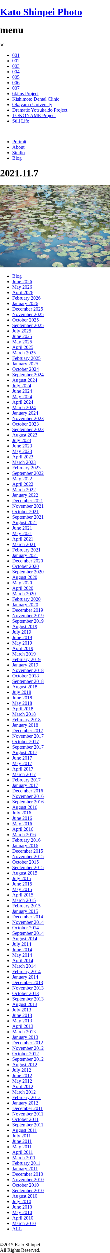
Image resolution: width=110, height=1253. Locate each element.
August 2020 (24, 577)
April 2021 (22, 538)
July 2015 (21, 878)
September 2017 (28, 747)
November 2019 (28, 615)
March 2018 (24, 714)
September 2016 (28, 801)
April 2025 (22, 347)
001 (16, 55)
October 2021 (25, 511)
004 (16, 71)
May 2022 (22, 478)
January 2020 (25, 604)
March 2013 (24, 1031)
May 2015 (22, 889)
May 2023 (22, 451)
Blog (17, 158)
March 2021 (24, 544)
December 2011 (27, 1108)
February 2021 (26, 549)
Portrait (19, 141)
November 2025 (28, 314)
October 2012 (25, 1053)
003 (16, 66)
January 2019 (25, 664)
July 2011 (21, 1135)
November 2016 (28, 796)
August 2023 (24, 434)
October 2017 (25, 741)
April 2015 (22, 894)
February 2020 (26, 599)
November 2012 (28, 1048)
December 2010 (27, 1174)
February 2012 (26, 1097)
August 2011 (24, 1130)
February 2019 (26, 659)
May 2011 (22, 1146)
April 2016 (22, 829)
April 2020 (22, 588)
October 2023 (25, 423)
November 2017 (28, 736)
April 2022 (22, 484)
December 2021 (27, 500)
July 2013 (21, 1009)
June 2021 (22, 528)
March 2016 (24, 834)
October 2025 (25, 319)
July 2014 (21, 944)
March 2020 (24, 593)
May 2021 (22, 533)
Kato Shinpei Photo (41, 11)
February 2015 (26, 905)
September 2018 (28, 681)
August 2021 (24, 522)
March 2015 (24, 900)
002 (16, 60)
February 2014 (26, 971)
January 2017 (25, 785)
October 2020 (25, 566)
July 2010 (21, 1201)
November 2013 (28, 987)
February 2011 (26, 1163)
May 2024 (22, 396)
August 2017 (24, 752)
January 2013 (25, 1037)
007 (16, 88)
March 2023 (24, 462)
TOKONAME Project (34, 115)
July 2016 (21, 812)
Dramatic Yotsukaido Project (39, 110)
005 (16, 77)
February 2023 (26, 467)
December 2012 (27, 1042)
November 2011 (27, 1113)
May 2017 (22, 763)
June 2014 (22, 949)
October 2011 (25, 1119)
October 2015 (25, 862)
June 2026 (22, 281)
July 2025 (21, 330)
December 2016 (27, 790)
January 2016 (25, 845)
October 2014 (25, 927)
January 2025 (25, 363)
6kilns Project (25, 93)
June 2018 (22, 697)
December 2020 (27, 560)
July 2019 (21, 632)
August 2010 (24, 1196)
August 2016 (24, 807)
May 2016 (22, 823)
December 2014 (27, 916)
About (18, 147)
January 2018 (25, 725)
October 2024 (25, 369)
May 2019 (22, 643)
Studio (18, 152)
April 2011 (22, 1152)
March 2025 (24, 352)
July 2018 (21, 692)
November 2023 (28, 418)
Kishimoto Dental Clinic (35, 99)
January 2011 (25, 1168)
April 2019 (22, 648)
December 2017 (27, 730)
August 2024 (24, 380)
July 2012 (21, 1070)
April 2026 (22, 292)
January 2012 (25, 1102)
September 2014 (28, 933)
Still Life (20, 121)
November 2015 (28, 856)
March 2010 (24, 1223)
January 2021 (25, 555)
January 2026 (25, 303)
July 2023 (21, 440)
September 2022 (28, 473)
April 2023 (22, 456)
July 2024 (21, 385)
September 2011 (27, 1124)
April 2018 (22, 708)
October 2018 (25, 675)
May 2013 (22, 1020)
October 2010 (25, 1185)
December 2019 (27, 610)
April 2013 (22, 1026)
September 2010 (28, 1190)
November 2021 (28, 506)
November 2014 (28, 922)
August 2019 (24, 626)
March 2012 (24, 1092)
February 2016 (26, 840)
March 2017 (24, 774)
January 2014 (25, 977)
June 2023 (22, 445)
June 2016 (22, 818)
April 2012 (22, 1086)
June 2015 (22, 883)
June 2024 (22, 391)
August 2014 (24, 938)
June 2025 (22, 336)
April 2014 (22, 960)
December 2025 (27, 309)
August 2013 (24, 1004)
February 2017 (26, 779)
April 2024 (22, 402)
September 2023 (28, 429)
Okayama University (32, 104)
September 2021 (28, 517)
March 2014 (24, 966)
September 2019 (28, 621)
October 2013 (25, 993)
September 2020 (28, 571)
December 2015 (27, 851)
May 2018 (22, 703)
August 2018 (24, 686)
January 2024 (25, 413)
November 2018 (28, 670)
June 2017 (22, 758)
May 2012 (22, 1081)
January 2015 (25, 911)
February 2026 (26, 298)
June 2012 (22, 1075)
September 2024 (28, 374)
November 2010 (28, 1179)
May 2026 (22, 287)
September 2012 (28, 1059)
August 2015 (24, 872)
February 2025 (26, 358)
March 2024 (24, 407)
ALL (17, 1228)
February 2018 (26, 719)
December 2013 (27, 982)
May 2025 (22, 341)
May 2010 (22, 1212)
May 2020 (22, 582)
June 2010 (22, 1206)
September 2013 (28, 998)
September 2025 (28, 325)
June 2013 (22, 1015)
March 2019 (24, 653)
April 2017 (22, 768)
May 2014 (22, 955)
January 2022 (25, 495)
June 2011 (22, 1141)
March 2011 (23, 1157)
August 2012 (24, 1064)
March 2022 (24, 489)
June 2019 (22, 637)
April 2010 (22, 1217)
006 (16, 82)
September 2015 (28, 867)
